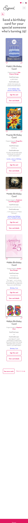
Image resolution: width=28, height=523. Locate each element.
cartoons (13, 159)
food (9, 89)
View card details (14, 100)
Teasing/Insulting (16, 218)
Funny (9, 218)
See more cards (9, 371)
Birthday (15, 90)
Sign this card (14, 95)
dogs (13, 216)
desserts (9, 90)
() (23, 3)
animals (10, 216)
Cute (19, 90)
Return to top (20, 371)
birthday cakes (15, 89)
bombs (9, 159)
